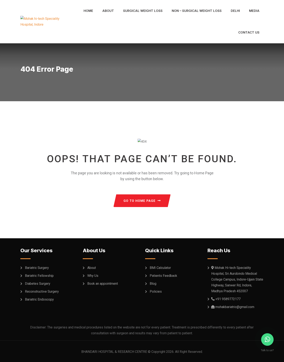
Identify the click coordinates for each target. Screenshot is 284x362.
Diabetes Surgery (37, 284)
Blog (153, 284)
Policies (156, 291)
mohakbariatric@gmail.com (234, 307)
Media (254, 11)
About (108, 11)
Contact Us (248, 32)
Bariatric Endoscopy (39, 299)
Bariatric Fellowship (39, 276)
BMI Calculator (160, 268)
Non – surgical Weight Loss (197, 11)
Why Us (92, 276)
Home (88, 11)
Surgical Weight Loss (143, 11)
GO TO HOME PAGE (139, 201)
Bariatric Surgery (37, 268)
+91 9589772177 (228, 299)
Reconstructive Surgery (42, 291)
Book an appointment (102, 284)
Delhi (235, 11)
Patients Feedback (163, 276)
